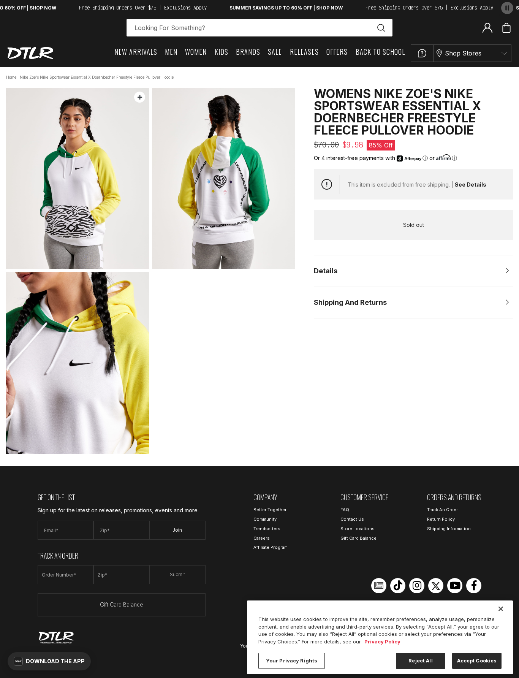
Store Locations (357, 528)
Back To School (380, 52)
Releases (304, 52)
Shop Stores (463, 53)
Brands (248, 52)
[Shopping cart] (506, 28)
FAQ (344, 509)
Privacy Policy (382, 641)
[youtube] (454, 585)
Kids (221, 52)
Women (196, 52)
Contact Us (352, 519)
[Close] (500, 608)
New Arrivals (135, 52)
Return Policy (441, 519)
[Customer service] (422, 53)
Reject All (420, 660)
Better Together (269, 509)
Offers (337, 52)
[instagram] (416, 585)
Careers (261, 538)
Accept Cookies (477, 660)
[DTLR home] (30, 53)
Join (177, 530)
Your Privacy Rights (291, 660)
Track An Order (442, 509)
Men (171, 52)
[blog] (378, 585)
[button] (49, 661)
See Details (470, 184)
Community (265, 519)
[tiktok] (397, 585)
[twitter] (435, 585)
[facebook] (473, 585)
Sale (275, 52)
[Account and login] (487, 27)
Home (11, 77)
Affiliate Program (270, 547)
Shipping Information (449, 528)
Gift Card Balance (121, 604)
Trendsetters (266, 528)
